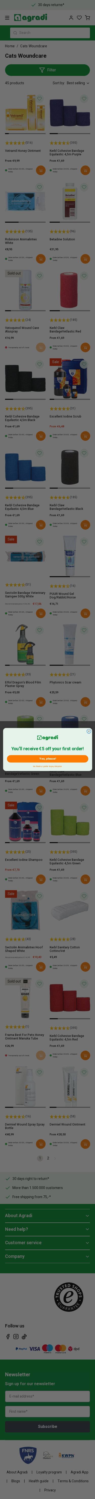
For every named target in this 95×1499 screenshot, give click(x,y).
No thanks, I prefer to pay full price (47, 765)
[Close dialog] (89, 731)
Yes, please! (47, 759)
